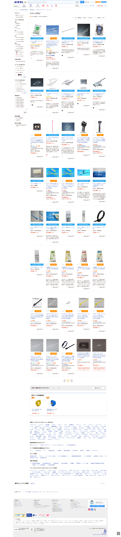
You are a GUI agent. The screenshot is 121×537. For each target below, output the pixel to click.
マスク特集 (65, 522)
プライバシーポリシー (56, 504)
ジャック (44, 431)
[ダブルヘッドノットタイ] (37, 82)
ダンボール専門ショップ (34, 522)
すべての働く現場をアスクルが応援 (56, 522)
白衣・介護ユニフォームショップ (93, 522)
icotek (90, 437)
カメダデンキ (81, 428)
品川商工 (56, 431)
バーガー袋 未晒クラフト (97, 472)
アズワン (59, 424)
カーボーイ (66, 428)
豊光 (45, 436)
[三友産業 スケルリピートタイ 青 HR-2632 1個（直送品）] (99, 256)
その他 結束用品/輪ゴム (71, 445)
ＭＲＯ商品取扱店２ (33, 147)
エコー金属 (87, 426)
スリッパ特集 (22, 522)
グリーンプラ (61, 437)
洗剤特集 (17, 522)
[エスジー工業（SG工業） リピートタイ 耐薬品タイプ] (53, 216)
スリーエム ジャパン (84, 431)
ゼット (55, 432)
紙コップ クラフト (66, 475)
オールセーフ (50, 428)
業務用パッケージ (44, 475)
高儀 (97, 432)
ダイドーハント (90, 432)
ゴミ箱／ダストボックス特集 (93, 520)
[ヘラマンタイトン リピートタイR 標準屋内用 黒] (99, 30)
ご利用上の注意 (55, 507)
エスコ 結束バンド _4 (35, 183)
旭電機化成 (71, 424)
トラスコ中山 (84, 434)
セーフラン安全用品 (52, 437)
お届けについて (17, 503)
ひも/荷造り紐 (38, 450)
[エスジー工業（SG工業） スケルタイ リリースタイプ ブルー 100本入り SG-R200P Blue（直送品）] (68, 172)
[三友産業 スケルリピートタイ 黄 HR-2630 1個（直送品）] (68, 256)
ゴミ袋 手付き (47, 472)
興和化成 (48, 429)
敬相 (43, 429)
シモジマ (99, 429)
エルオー (80, 426)
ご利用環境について (55, 505)
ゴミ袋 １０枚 (94, 470)
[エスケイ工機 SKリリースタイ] (68, 216)
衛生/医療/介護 (43, 457)
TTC (50, 432)
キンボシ (31, 429)
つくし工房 (48, 434)
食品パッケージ (37, 477)
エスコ (78, 361)
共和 (103, 428)
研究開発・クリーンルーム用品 (82, 463)
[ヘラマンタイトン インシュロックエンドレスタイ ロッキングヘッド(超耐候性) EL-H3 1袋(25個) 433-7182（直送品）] (37, 126)
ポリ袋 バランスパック (74, 470)
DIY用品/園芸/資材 (51, 464)
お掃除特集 (101, 520)
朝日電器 (47, 424)
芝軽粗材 (79, 437)
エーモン (57, 439)
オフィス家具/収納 (87, 456)
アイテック (41, 424)
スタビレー (75, 431)
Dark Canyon (102, 432)
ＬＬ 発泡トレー (42, 470)
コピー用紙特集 (18, 520)
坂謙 (80, 436)
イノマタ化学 (46, 426)
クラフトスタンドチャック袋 (64, 472)
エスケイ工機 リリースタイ (36, 267)
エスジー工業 (67, 426)
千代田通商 (34, 434)
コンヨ (84, 437)
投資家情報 (36, 503)
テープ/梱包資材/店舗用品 (23, 9)
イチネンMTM (74, 436)
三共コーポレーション (77, 429)
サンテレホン (32, 439)
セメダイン (44, 432)
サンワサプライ (67, 429)
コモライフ (66, 436)
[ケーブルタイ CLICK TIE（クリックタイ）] (53, 126)
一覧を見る (32, 483)
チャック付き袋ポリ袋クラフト (67, 473)
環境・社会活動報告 (37, 504)
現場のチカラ (42, 522)
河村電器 (88, 428)
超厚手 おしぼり (85, 472)
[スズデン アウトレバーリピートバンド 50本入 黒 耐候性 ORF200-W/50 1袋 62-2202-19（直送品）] (37, 303)
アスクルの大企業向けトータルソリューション (78, 508)
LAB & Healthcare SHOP (66, 321)
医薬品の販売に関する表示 (56, 511)
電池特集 (37, 520)
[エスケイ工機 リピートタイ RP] (99, 216)
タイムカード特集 (43, 520)
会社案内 (35, 501)
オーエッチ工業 (95, 426)
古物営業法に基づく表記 (56, 508)
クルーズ (38, 429)
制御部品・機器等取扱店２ (81, 145)
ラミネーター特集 (51, 520)
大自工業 (59, 436)
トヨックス (77, 434)
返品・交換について (17, 505)
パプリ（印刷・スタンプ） (75, 503)
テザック (60, 434)
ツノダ (54, 434)
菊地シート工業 (96, 428)
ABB (94, 437)
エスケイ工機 (94, 436)
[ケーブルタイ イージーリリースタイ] (53, 82)
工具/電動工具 (56, 463)
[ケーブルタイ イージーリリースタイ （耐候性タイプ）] (68, 82)
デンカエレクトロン (71, 437)
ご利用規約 (54, 503)
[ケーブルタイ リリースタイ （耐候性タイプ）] (68, 30)
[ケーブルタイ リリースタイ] (84, 30)
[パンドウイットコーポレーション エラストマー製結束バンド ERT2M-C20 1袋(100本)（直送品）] (99, 126)
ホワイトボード (95, 450)
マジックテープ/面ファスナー (58, 445)
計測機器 (72, 463)
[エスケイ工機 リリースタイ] (37, 256)
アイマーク (78, 424)
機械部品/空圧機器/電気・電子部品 (97, 463)
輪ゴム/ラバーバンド (34, 445)
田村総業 (82, 432)
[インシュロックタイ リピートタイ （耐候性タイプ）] (99, 82)
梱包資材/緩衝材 (67, 450)
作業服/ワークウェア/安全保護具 (38, 464)
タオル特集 (27, 522)
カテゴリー (16, 6)
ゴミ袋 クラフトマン (55, 475)
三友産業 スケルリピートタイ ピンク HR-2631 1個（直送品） (83, 269)
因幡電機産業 (54, 426)
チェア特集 (80, 520)
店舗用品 (88, 450)
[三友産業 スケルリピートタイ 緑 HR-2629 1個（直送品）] (53, 256)
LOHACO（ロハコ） (74, 501)
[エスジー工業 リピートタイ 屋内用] (37, 30)
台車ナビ (47, 522)
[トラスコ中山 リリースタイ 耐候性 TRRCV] (84, 82)
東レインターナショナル (95, 434)
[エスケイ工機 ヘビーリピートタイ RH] (84, 216)
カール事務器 (74, 428)
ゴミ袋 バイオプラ (52, 470)
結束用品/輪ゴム (32, 9)
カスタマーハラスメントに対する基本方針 (41, 505)
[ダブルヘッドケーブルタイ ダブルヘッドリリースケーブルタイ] (68, 126)
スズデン (100, 431)
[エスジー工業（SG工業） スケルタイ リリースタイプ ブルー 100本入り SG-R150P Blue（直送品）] (53, 172)
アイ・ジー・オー (98, 424)
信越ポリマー (37, 431)
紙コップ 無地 (55, 473)
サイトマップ (54, 501)
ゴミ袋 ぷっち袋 (85, 470)
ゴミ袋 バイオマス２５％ (90, 475)
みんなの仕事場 (73, 504)
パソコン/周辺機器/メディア (63, 456)
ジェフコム (93, 429)
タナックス (76, 432)
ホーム (16, 9)
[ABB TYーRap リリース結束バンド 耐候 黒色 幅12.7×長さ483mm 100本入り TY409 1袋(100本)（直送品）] (68, 345)
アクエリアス (55, 491)
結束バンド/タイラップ (41, 9)
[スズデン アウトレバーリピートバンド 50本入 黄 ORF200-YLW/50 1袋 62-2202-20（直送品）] (84, 303)
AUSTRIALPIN (42, 428)
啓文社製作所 (100, 437)
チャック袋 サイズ (63, 470)
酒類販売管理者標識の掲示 (56, 509)
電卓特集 (33, 520)
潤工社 (61, 431)
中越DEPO (48, 272)
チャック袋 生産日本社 (78, 475)
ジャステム (68, 431)
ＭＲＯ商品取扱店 (49, 191)
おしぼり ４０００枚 (44, 473)
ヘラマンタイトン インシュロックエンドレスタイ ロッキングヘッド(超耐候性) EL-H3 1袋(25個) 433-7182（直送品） (36, 140)
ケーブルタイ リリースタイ (83, 41)
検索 (82, 2)
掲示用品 (82, 450)
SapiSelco (86, 429)
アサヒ (84, 424)
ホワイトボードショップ (59, 520)
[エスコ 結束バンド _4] (37, 172)
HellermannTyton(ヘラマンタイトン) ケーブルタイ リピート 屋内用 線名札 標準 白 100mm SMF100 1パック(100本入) (52, 44)
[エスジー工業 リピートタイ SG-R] (37, 216)
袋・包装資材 (75, 450)
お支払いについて (17, 504)
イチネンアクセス (41, 439)
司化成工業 (41, 434)
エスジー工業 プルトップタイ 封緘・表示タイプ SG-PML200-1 (99, 185)
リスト (73, 17)
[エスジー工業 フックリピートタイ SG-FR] (84, 172)
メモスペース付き (76, 472)
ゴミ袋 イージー (87, 473)
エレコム (74, 426)
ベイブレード (44, 491)
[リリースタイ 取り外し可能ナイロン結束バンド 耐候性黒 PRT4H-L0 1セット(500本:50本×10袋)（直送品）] (84, 126)
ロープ (44, 450)
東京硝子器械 (38, 436)
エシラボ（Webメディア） (75, 505)
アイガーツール (33, 424)
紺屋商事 (59, 429)
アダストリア (50, 439)
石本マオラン (38, 426)
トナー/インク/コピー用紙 (50, 456)
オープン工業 (103, 426)
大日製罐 (60, 432)
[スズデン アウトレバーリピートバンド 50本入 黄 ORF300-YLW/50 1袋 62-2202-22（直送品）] (99, 303)
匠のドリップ (96, 473)
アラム (65, 424)
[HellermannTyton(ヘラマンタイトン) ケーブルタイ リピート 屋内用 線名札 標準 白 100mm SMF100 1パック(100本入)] (53, 30)
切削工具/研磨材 (64, 463)
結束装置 (59, 450)
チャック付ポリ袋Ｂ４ (36, 472)
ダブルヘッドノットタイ (36, 93)
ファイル (40, 456)
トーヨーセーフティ (69, 434)
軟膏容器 (29, 491)
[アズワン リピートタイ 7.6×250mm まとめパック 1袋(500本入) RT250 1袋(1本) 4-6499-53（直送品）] (37, 345)
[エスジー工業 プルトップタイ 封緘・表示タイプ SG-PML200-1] (99, 172)
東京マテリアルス (51, 436)
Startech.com (93, 431)
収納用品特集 (77, 522)
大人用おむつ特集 (71, 522)
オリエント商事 (58, 428)
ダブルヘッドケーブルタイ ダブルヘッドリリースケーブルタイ (68, 139)
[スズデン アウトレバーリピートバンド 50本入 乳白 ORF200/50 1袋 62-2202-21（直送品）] (53, 303)
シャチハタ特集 (83, 522)
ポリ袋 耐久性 (103, 470)
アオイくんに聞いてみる (97, 506)
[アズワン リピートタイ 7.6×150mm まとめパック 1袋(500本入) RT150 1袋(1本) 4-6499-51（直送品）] (53, 345)
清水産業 (50, 431)
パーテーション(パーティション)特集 (70, 520)
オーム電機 (34, 428)
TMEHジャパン (87, 436)
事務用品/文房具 (33, 456)
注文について (16, 501)
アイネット (90, 424)
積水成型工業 (37, 432)
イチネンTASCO (68, 432)
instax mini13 (36, 491)
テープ (31, 450)
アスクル (53, 424)
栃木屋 (44, 437)
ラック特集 (85, 520)
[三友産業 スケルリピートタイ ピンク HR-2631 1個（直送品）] (84, 256)
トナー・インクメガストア (26, 520)
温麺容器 (54, 472)
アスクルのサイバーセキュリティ (39, 507)
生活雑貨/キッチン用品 (98, 456)
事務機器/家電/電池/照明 (76, 456)
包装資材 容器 (79, 473)
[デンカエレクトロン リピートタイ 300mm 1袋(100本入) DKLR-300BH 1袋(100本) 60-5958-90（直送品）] (68, 303)
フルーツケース (33, 470)
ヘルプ (93, 2)
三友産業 (38, 437)
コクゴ (54, 429)
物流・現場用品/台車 (46, 463)
